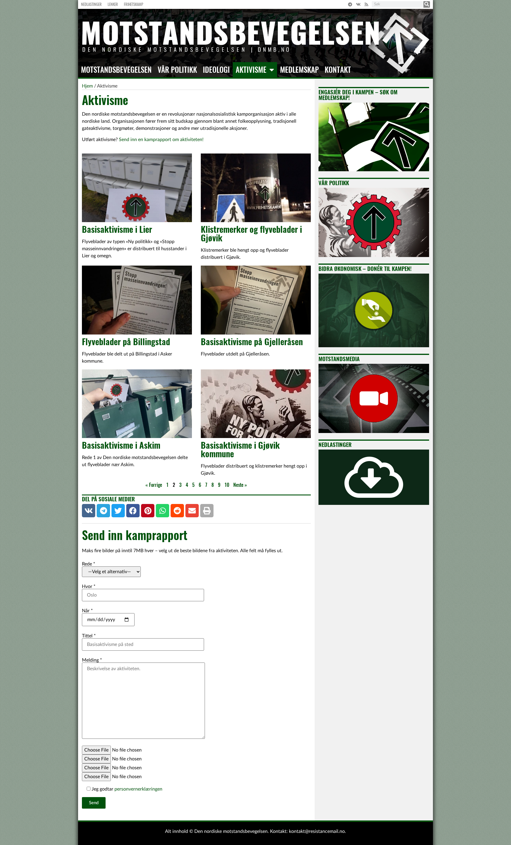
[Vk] (358, 4)
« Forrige (153, 485)
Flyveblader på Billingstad (126, 342)
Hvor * (89, 586)
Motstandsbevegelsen (116, 70)
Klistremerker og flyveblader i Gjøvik (251, 233)
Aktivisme (251, 70)
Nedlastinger (91, 4)
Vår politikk (177, 70)
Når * (87, 610)
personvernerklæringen (138, 789)
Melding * (92, 660)
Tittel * (89, 636)
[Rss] (366, 4)
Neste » (240, 485)
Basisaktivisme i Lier (117, 229)
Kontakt (338, 70)
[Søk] (426, 4)
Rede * (88, 564)
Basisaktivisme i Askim (121, 445)
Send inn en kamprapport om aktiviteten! (161, 139)
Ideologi (216, 70)
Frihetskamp (133, 4)
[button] (88, 510)
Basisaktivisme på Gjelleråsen (252, 342)
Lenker (113, 4)
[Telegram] (350, 4)
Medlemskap (299, 70)
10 (226, 485)
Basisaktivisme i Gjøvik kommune (240, 449)
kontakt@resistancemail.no (317, 831)
